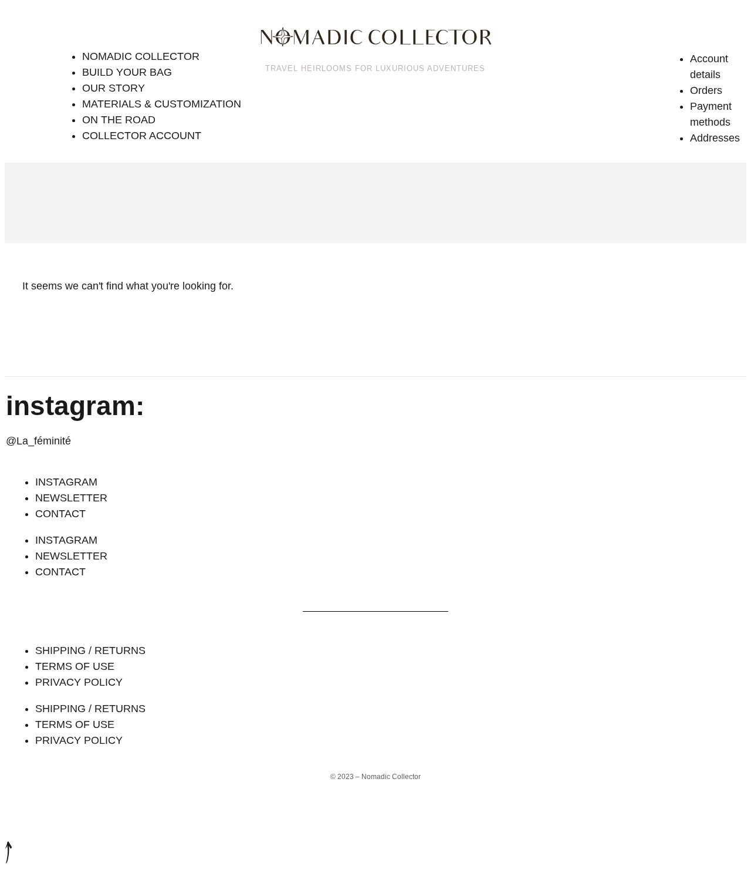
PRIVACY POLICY (79, 682)
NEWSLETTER (71, 498)
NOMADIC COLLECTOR (140, 56)
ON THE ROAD (118, 120)
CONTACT (60, 514)
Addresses (715, 138)
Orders (706, 90)
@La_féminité (38, 441)
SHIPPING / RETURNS (90, 650)
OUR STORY (113, 88)
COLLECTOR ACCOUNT (141, 135)
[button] (152, 30)
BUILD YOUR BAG (127, 72)
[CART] (650, 34)
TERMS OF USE (74, 666)
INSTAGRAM (66, 482)
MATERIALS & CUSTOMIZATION (161, 104)
